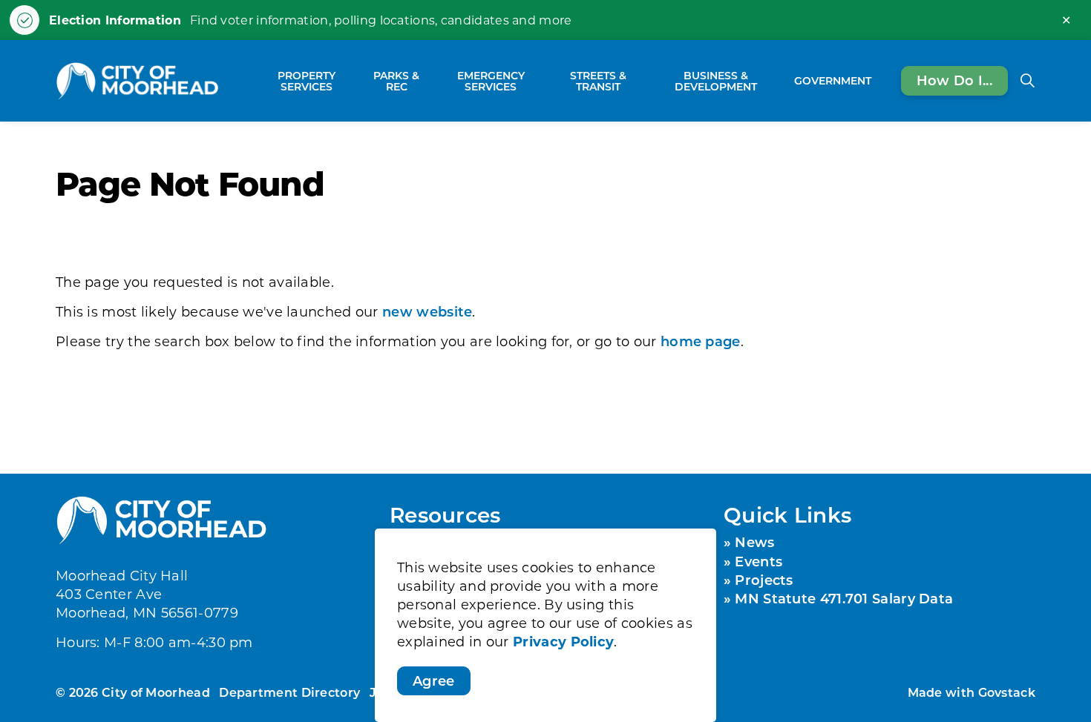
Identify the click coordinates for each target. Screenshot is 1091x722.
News (754, 542)
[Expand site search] (1027, 80)
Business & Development (716, 80)
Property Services (306, 80)
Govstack (1006, 692)
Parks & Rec (396, 80)
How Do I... (954, 80)
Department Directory (289, 692)
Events (758, 561)
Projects (764, 580)
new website (427, 311)
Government (832, 80)
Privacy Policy (563, 642)
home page (701, 341)
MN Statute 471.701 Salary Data (844, 598)
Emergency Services (491, 80)
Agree (434, 680)
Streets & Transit (598, 80)
